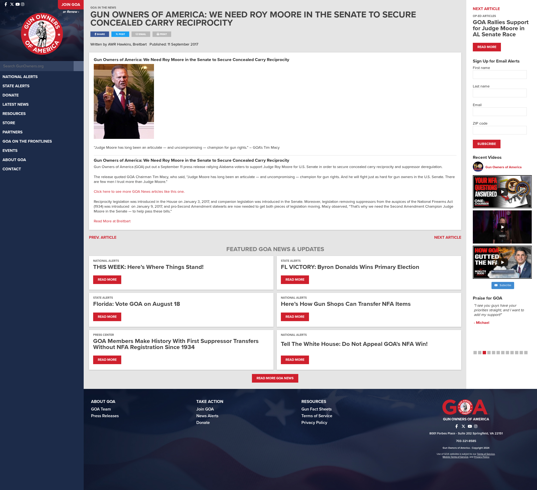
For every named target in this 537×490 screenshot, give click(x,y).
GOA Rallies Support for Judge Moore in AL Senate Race (501, 28)
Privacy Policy (314, 422)
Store (9, 123)
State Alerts (16, 86)
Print (163, 34)
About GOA (14, 160)
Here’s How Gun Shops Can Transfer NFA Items (346, 304)
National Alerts (20, 76)
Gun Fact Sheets (316, 409)
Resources (14, 113)
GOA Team (101, 409)
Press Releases (105, 415)
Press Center (103, 335)
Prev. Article (102, 237)
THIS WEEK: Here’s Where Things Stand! (148, 267)
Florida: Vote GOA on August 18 (136, 304)
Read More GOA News (275, 378)
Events (10, 150)
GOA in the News (103, 7)
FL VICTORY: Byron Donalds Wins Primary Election (350, 267)
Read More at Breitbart (112, 221)
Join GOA (70, 4)
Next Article (447, 237)
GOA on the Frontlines (27, 141)
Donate (11, 95)
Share (100, 34)
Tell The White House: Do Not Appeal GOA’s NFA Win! (354, 344)
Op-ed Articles (484, 16)
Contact (12, 169)
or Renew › (71, 11)
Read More (107, 280)
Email (142, 34)
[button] (475, 352)
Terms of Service (316, 415)
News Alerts (207, 415)
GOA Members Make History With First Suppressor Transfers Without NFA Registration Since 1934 (176, 344)
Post (121, 34)
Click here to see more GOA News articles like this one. (139, 191)
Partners (12, 132)
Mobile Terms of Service (455, 456)
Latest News (16, 104)
